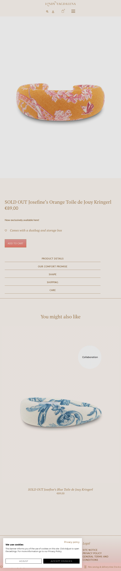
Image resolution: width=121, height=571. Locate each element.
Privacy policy (72, 542)
